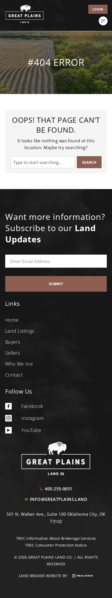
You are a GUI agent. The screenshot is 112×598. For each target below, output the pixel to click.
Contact (14, 375)
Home (12, 320)
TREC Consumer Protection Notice (56, 545)
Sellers (12, 353)
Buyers (12, 342)
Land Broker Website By (44, 575)
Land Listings (19, 331)
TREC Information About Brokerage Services (56, 538)
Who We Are (19, 364)
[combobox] (42, 162)
